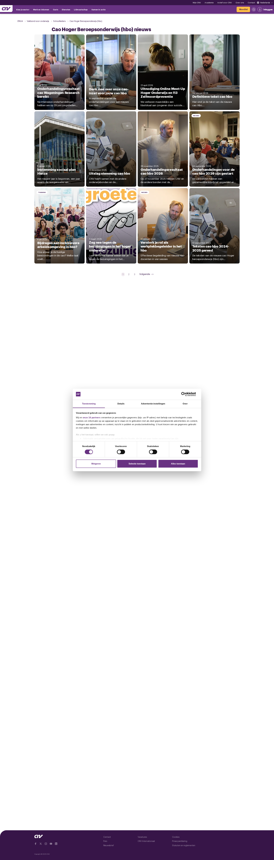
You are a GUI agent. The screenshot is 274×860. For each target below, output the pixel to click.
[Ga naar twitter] (40, 843)
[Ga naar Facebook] (35, 843)
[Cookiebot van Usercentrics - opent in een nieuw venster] (185, 394)
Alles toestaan (178, 463)
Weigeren (96, 463)
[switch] (121, 452)
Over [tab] (185, 403)
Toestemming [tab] (89, 403)
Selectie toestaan (137, 463)
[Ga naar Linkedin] (56, 843)
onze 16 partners (92, 417)
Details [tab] (120, 403)
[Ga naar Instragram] (45, 843)
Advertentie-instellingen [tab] (153, 403)
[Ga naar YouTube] (51, 843)
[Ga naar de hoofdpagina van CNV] (6, 8)
